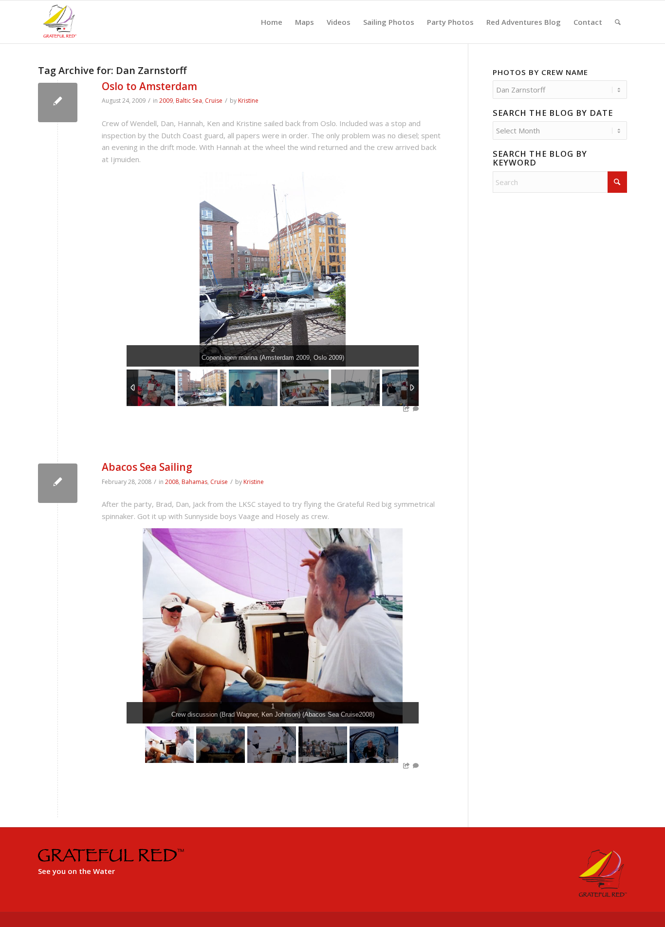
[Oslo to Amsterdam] (57, 102)
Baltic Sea (189, 100)
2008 (172, 482)
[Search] (618, 21)
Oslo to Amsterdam (149, 86)
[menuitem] (272, 21)
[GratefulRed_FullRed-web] (59, 21)
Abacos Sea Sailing (147, 467)
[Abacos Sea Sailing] (57, 483)
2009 (166, 100)
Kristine (248, 100)
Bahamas (194, 482)
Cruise (213, 100)
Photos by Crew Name (540, 72)
